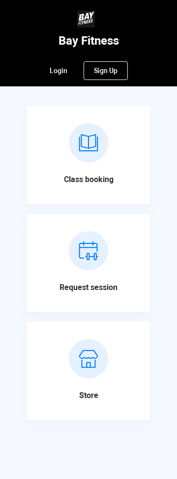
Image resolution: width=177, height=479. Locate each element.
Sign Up (106, 71)
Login (58, 71)
